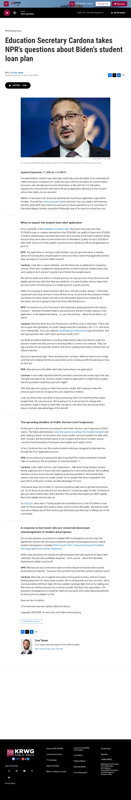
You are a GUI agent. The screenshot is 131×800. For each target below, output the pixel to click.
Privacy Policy (106, 774)
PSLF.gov (28, 503)
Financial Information (109, 770)
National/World (80, 767)
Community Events (54, 754)
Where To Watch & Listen (56, 772)
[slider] (18, 12)
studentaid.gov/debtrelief (72, 330)
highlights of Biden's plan (56, 229)
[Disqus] (65, 705)
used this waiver (62, 432)
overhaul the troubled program (89, 432)
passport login (84, 4)
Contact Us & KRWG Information (81, 749)
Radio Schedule (52, 766)
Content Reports (107, 772)
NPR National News (13, 31)
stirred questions (52, 201)
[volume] (15, 13)
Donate (121, 4)
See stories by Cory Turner (49, 648)
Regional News (80, 761)
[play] (7, 12)
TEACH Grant (59, 545)
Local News (78, 755)
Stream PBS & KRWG (54, 749)
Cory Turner (18, 72)
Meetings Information (109, 764)
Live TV (104, 3)
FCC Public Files (107, 766)
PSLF (69, 545)
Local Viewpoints (80, 773)
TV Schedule (51, 760)
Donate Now (106, 749)
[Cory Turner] (26, 646)
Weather (104, 754)
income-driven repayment (49, 548)
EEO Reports (106, 768)
